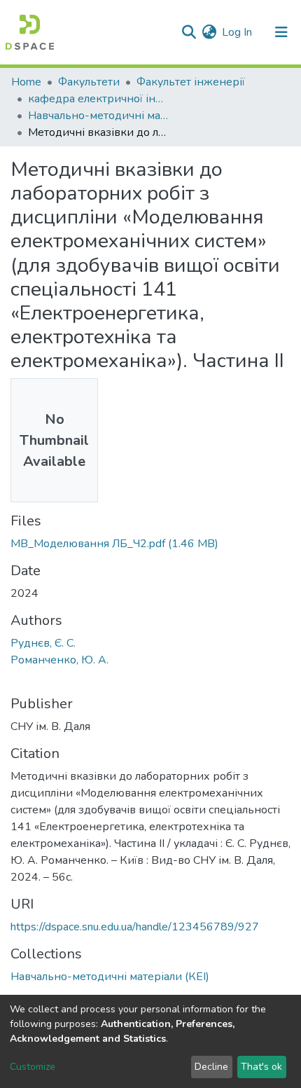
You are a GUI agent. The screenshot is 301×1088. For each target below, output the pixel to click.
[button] (209, 32)
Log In (237, 32)
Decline (211, 1066)
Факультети (89, 82)
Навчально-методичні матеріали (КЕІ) (98, 115)
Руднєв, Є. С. (43, 643)
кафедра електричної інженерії (98, 98)
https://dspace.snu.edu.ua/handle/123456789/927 (134, 927)
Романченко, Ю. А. (59, 660)
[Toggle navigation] (281, 32)
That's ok (261, 1066)
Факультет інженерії (190, 82)
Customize (32, 1066)
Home (26, 82)
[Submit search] (188, 32)
